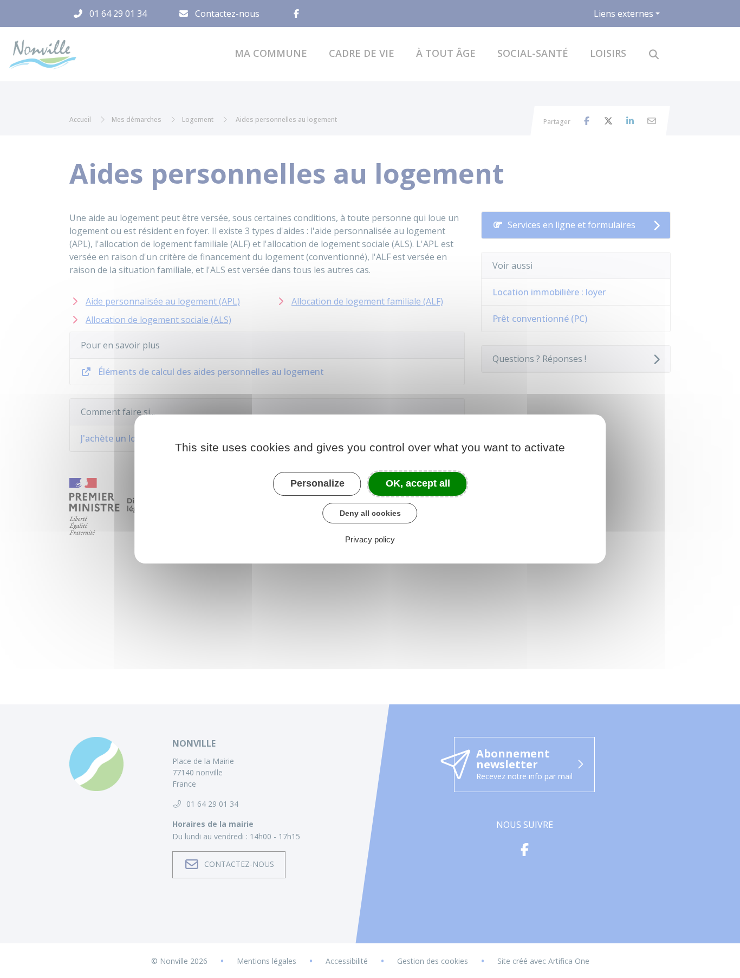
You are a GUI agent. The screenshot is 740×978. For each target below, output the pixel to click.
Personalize (317, 483)
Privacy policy (370, 539)
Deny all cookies (370, 513)
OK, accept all (418, 483)
